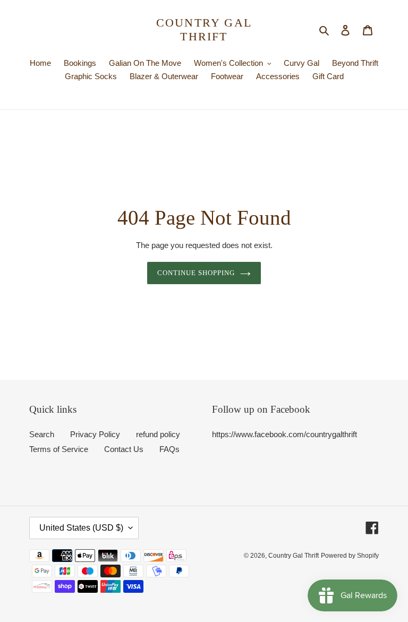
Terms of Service (58, 449)
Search (41, 434)
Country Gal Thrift (204, 29)
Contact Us (123, 449)
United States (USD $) (81, 527)
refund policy (158, 434)
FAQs (169, 449)
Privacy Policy (95, 434)
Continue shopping (196, 273)
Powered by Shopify (350, 555)
